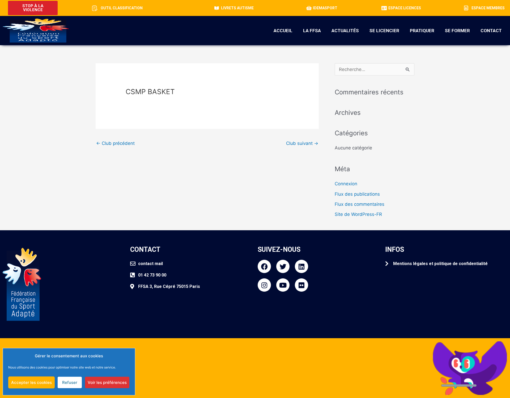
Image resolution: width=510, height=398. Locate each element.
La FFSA (312, 30)
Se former (457, 30)
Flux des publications (357, 194)
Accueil (283, 30)
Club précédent (115, 143)
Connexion (346, 183)
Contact (491, 30)
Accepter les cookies (31, 382)
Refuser (69, 382)
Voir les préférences (107, 382)
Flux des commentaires (359, 204)
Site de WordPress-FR (358, 214)
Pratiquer (422, 30)
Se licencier (384, 30)
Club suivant (302, 143)
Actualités (345, 30)
